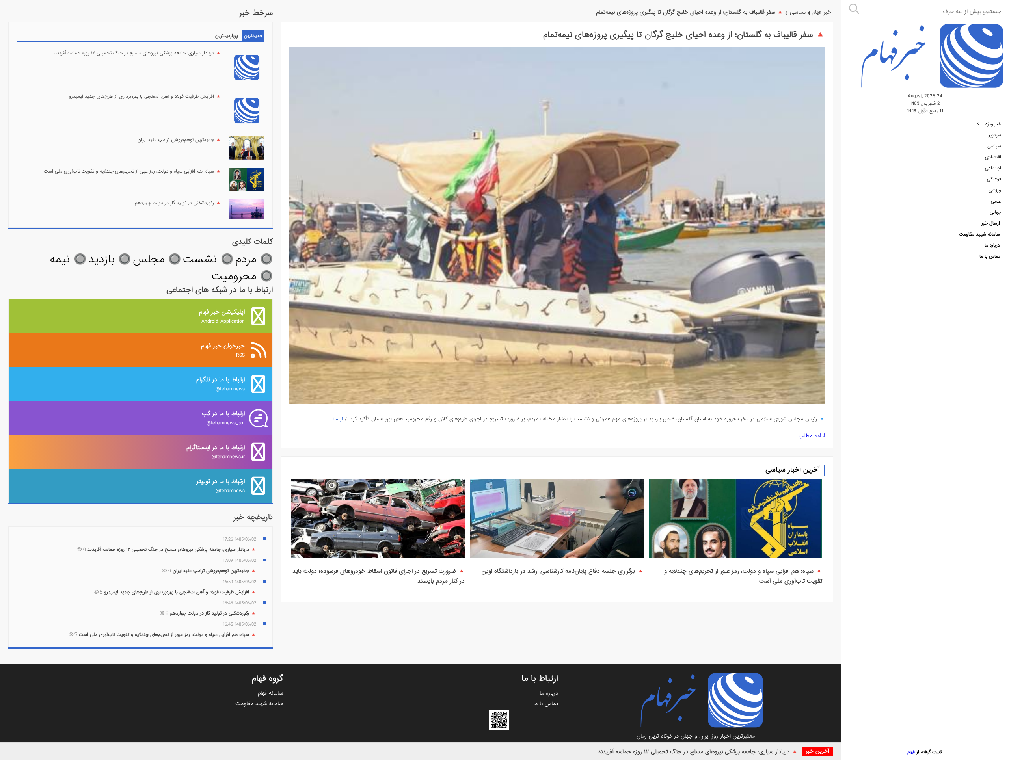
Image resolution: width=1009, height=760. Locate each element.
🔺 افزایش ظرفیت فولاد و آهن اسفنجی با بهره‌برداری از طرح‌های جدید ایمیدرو (145, 96)
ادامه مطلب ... (808, 435)
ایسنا (338, 419)
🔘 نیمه (68, 259)
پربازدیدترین (226, 35)
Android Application (222, 316)
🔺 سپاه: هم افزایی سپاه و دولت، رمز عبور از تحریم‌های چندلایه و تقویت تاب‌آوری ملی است (132, 171)
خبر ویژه (992, 124)
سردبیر (995, 135)
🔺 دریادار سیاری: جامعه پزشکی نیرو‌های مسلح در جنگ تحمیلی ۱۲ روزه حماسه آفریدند (698, 751)
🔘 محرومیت (242, 276)
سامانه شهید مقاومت (979, 234)
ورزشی (995, 190)
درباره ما (992, 245)
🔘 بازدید (109, 259)
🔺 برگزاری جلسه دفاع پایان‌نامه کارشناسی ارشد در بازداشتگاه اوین (563, 571)
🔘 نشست (208, 259)
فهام (911, 752)
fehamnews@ (220, 384)
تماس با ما (989, 256)
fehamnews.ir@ (215, 452)
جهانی (995, 212)
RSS (223, 350)
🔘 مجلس (157, 259)
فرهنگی (994, 179)
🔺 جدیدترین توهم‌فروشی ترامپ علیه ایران (179, 139)
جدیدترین (253, 35)
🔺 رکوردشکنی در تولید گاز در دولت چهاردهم (178, 202)
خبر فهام (821, 12)
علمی (996, 201)
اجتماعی (993, 168)
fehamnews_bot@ (223, 418)
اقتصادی (993, 157)
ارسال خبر (990, 223)
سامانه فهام (270, 693)
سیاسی (994, 146)
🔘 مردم (254, 259)
